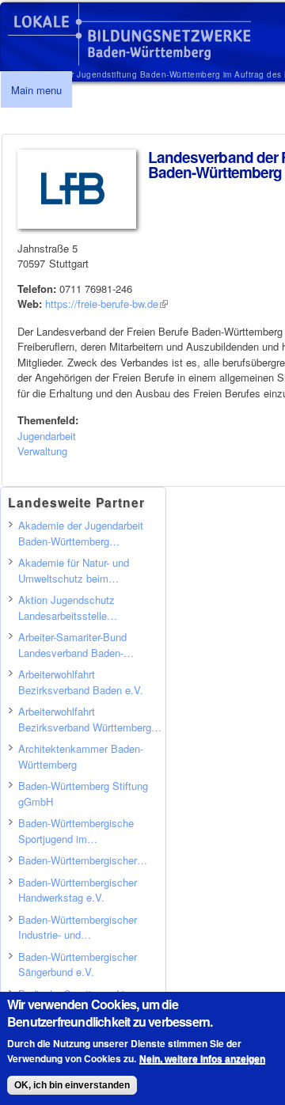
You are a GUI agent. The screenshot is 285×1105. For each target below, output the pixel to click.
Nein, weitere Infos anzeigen (202, 1059)
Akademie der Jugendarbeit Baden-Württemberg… (80, 533)
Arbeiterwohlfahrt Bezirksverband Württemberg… (90, 719)
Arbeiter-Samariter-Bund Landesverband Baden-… (76, 644)
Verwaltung (42, 450)
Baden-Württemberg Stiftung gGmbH (83, 793)
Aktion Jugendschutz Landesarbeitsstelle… (67, 607)
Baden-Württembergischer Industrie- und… (77, 927)
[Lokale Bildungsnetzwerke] (129, 58)
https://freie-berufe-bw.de (106, 303)
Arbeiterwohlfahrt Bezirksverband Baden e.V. (80, 681)
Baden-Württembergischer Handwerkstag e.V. (77, 890)
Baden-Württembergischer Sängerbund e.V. (77, 964)
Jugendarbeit (46, 435)
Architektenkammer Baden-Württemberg (80, 756)
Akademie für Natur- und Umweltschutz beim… (73, 570)
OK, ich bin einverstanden (72, 1085)
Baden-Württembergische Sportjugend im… (76, 830)
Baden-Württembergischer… (82, 860)
